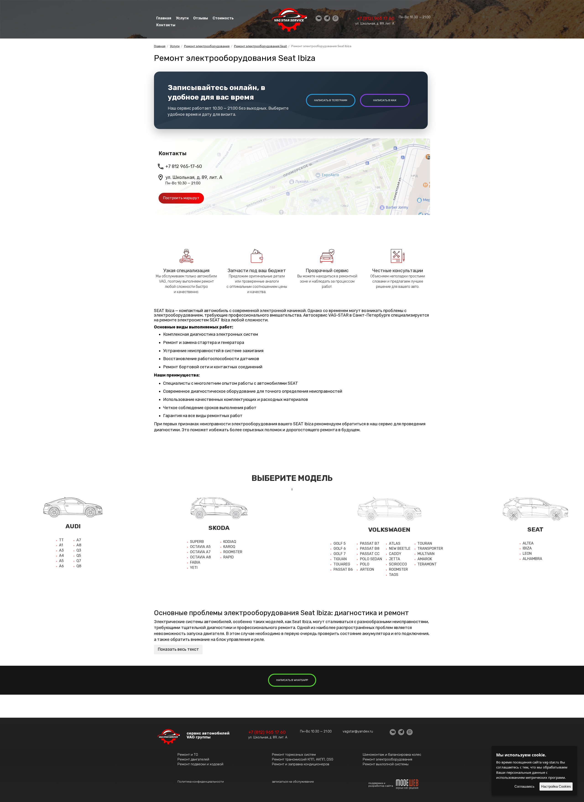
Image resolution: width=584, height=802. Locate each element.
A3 (61, 550)
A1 (61, 545)
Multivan (426, 554)
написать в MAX (384, 100)
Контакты (165, 25)
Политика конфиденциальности (200, 781)
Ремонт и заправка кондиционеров (300, 764)
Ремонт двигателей (193, 759)
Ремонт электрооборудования (387, 759)
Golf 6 (340, 548)
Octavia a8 (200, 557)
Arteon (367, 569)
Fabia (195, 562)
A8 (78, 545)
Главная (163, 18)
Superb (197, 541)
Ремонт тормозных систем (294, 755)
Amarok (424, 559)
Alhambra (532, 559)
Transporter (430, 548)
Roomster (232, 552)
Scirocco (398, 564)
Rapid (228, 557)
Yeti (194, 567)
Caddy (395, 554)
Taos (393, 574)
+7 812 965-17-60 (183, 166)
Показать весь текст (178, 649)
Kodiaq (229, 541)
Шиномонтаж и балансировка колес (392, 755)
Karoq (229, 546)
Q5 (78, 555)
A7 (78, 540)
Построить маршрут (181, 198)
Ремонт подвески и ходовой (200, 764)
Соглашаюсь (524, 786)
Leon (527, 553)
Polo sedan (371, 559)
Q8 (78, 566)
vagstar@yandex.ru (358, 731)
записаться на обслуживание (293, 781)
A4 (61, 555)
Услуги (182, 18)
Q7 (78, 561)
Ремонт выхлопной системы (386, 764)
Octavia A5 (200, 546)
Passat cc (370, 554)
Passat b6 (343, 569)
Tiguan (340, 559)
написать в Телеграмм (330, 100)
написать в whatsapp (292, 680)
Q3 (78, 550)
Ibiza (527, 548)
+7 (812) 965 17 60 (375, 18)
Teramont (427, 564)
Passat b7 (369, 543)
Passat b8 (369, 548)
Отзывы (200, 18)
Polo (364, 564)
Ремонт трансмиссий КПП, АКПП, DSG (302, 759)
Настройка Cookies (556, 786)
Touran (424, 543)
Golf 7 (340, 554)
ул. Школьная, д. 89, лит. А (374, 24)
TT (61, 540)
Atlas (394, 543)
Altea (528, 543)
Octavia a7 (200, 552)
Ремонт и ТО (187, 755)
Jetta (394, 559)
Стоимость (223, 18)
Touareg (342, 564)
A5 (61, 561)
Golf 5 (340, 543)
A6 (61, 566)
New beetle (399, 548)
